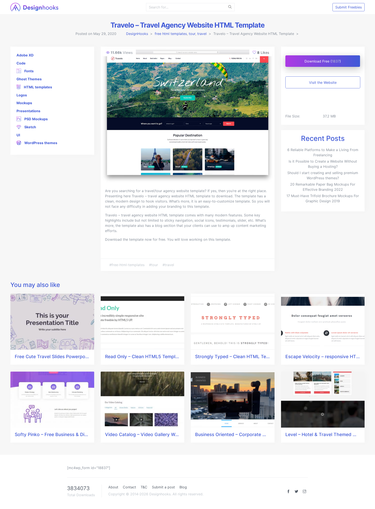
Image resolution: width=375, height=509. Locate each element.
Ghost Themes (29, 79)
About (113, 487)
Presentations (28, 111)
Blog (183, 487)
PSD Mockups (35, 119)
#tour (154, 265)
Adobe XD (25, 55)
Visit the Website (323, 82)
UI (18, 135)
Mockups (24, 103)
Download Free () (322, 61)
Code (21, 63)
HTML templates (37, 87)
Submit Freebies (348, 7)
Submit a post (163, 487)
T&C (144, 487)
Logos (21, 95)
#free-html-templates (127, 265)
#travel (168, 265)
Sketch (29, 127)
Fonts (28, 71)
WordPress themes (40, 143)
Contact (129, 487)
